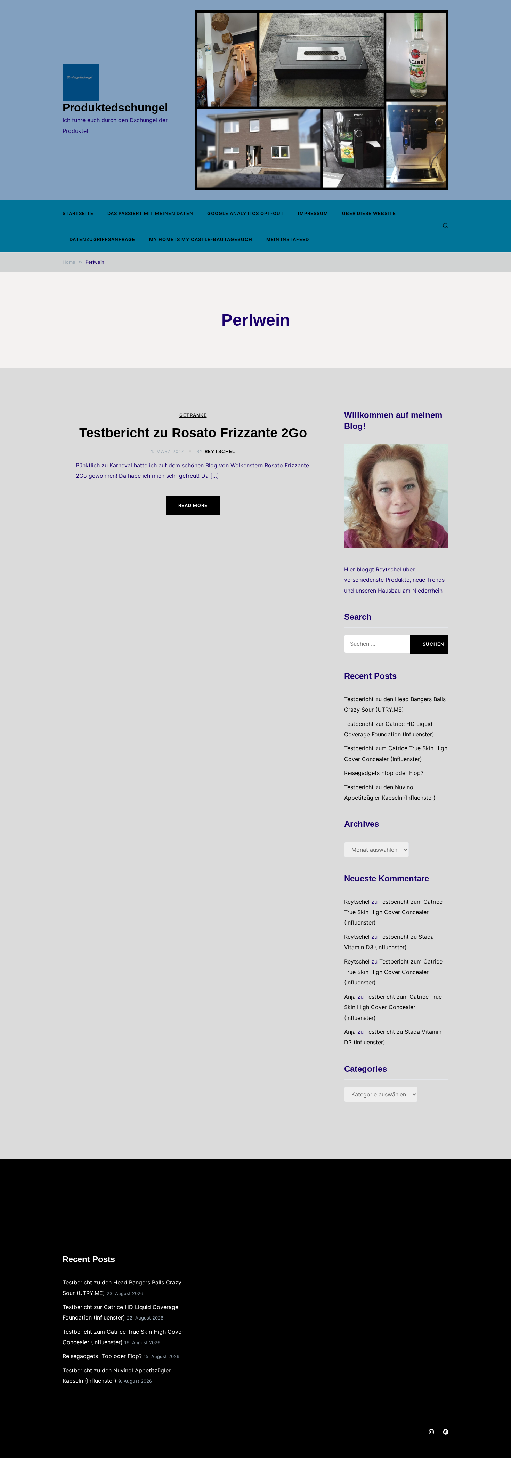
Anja (350, 996)
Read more (193, 505)
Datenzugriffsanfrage (102, 239)
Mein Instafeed (287, 239)
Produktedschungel (115, 107)
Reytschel (220, 451)
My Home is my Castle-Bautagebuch (200, 239)
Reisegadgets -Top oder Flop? (383, 772)
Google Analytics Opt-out (245, 213)
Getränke (193, 415)
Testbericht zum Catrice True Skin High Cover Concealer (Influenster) (393, 912)
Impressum (313, 213)
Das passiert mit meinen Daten (150, 213)
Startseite (78, 213)
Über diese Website (369, 213)
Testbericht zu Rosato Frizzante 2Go (193, 433)
